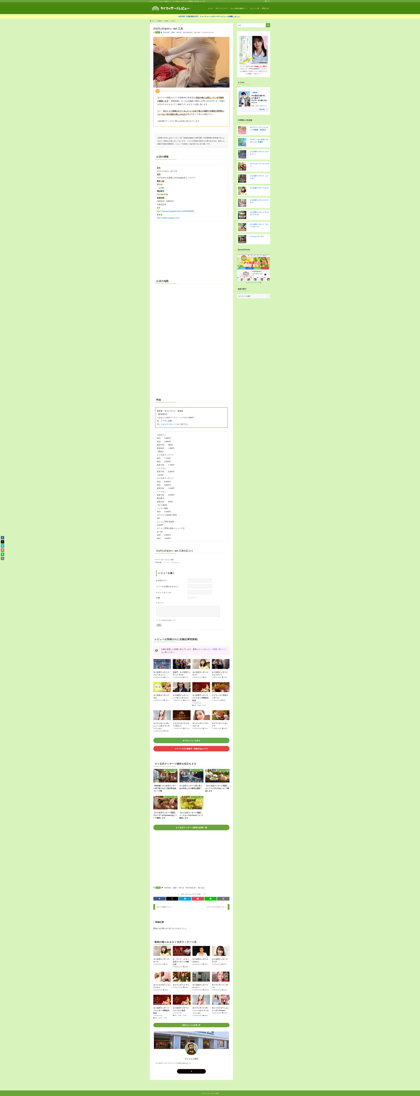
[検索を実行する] (268, 25)
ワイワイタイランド (253, 282)
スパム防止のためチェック (167, 620)
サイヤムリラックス (257, 236)
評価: (158, 597)
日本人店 (179, 32)
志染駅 (173, 32)
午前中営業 (166, 32)
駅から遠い (198, 32)
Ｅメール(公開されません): (167, 586)
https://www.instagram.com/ (168, 217)
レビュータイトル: (164, 592)
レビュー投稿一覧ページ (216, 649)
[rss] (265, 1)
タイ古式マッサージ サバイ (259, 188)
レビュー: (160, 602)
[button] (159, 899)
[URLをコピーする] (223, 899)
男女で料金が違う (188, 32)
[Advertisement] (191, 248)
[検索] (268, 1)
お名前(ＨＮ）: (162, 580)
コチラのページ (170, 424)
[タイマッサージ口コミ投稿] (170, 8)
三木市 (157, 32)
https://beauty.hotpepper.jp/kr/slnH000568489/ (175, 211)
